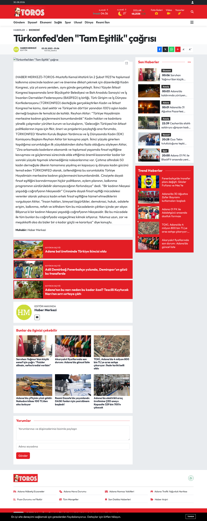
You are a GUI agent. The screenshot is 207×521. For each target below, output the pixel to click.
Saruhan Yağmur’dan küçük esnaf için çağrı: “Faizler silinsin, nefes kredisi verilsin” (33, 362)
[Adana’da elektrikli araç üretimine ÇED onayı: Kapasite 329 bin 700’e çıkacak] (112, 384)
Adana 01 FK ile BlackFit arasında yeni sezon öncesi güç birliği (175, 158)
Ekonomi (45, 22)
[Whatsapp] (191, 478)
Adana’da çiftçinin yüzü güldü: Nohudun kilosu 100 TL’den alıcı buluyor (34, 401)
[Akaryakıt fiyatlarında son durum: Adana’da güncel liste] (73, 345)
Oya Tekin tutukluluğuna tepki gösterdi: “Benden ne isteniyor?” (174, 142)
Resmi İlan (103, 22)
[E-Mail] (37, 317)
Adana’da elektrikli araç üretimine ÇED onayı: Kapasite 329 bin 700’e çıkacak (108, 402)
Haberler (19, 30)
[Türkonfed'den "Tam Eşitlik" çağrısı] (73, 59)
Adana (166, 102)
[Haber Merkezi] (24, 312)
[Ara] (192, 12)
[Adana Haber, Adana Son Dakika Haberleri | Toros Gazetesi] (29, 12)
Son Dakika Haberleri (119, 499)
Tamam (190, 516)
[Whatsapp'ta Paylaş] (171, 49)
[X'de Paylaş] (165, 49)
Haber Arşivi (161, 499)
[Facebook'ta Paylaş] (159, 49)
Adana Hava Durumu (75, 491)
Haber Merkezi (45, 310)
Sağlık (58, 22)
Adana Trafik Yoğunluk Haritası (170, 491)
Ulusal (78, 22)
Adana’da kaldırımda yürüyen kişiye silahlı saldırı (173, 93)
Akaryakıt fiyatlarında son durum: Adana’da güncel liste (72, 360)
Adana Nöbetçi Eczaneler (30, 491)
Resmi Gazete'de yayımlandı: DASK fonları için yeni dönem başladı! (72, 401)
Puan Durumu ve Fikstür (29, 499)
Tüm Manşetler (71, 499)
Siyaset (32, 22)
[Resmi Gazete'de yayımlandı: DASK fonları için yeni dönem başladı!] (73, 384)
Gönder (23, 455)
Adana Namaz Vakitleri (121, 491)
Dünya (89, 22)
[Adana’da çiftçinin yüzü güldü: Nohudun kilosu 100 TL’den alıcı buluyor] (34, 384)
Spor (68, 22)
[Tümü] (189, 62)
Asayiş (166, 86)
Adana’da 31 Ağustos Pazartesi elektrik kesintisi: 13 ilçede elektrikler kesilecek (173, 109)
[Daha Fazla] (177, 49)
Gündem (19, 22)
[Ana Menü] (192, 22)
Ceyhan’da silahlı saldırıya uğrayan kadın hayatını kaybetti (175, 125)
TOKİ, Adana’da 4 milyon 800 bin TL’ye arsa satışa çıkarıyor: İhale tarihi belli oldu (111, 363)
